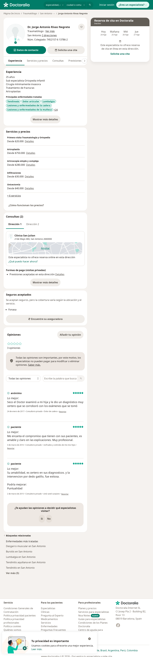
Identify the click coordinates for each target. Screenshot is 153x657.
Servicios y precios (37, 60)
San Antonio (37, 238)
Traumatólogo (30, 13)
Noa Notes (88, 615)
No (49, 518)
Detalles (29, 141)
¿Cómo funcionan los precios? (26, 205)
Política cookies (12, 626)
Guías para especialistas (91, 619)
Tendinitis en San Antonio (20, 567)
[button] (26, 50)
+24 (56, 109)
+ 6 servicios (14, 195)
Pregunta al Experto (52, 615)
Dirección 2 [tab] (32, 224)
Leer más (36, 649)
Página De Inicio (12, 13)
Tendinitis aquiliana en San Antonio (26, 562)
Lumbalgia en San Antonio (21, 557)
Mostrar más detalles (47, 120)
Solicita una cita (120, 53)
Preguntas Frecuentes (53, 630)
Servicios (46, 622)
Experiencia (15, 60)
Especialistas (48, 608)
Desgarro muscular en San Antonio (26, 546)
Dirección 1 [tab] (15, 224)
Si (42, 518)
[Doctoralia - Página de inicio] (22, 4)
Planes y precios (87, 608)
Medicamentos (49, 619)
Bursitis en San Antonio (19, 551)
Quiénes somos (12, 630)
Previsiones (74, 60)
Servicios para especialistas (93, 612)
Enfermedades (49, 626)
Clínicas (45, 612)
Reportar (62, 411)
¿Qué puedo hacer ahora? (23, 261)
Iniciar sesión (106, 4)
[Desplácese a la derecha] (84, 60)
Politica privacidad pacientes (20, 615)
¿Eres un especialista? (131, 4)
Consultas (58, 60)
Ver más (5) (12, 573)
